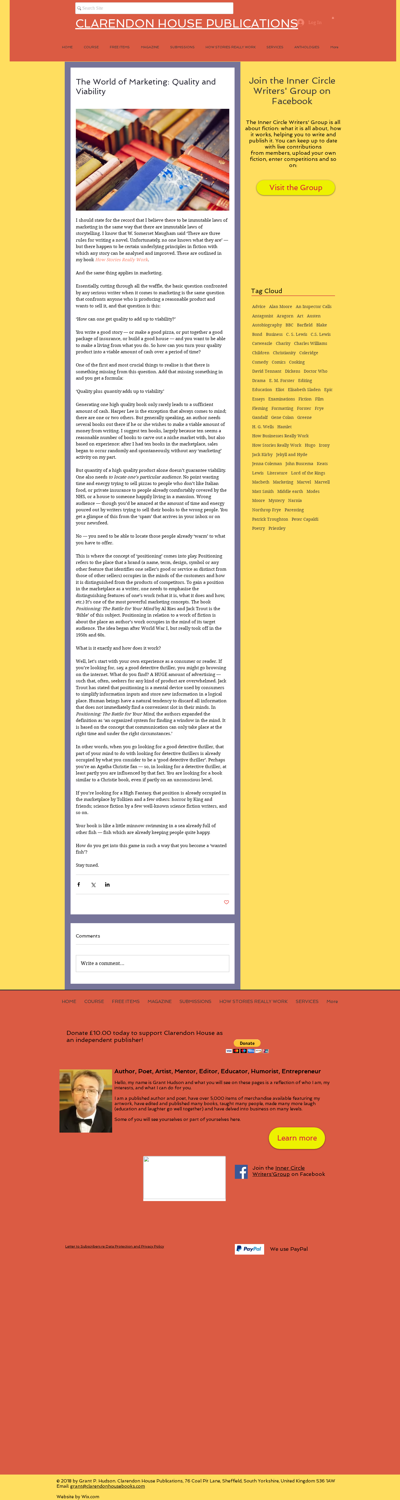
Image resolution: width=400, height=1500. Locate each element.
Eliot (280, 389)
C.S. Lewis (321, 334)
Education (262, 389)
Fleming (260, 408)
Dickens (292, 371)
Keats (322, 463)
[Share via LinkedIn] (107, 884)
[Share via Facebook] (78, 884)
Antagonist (262, 316)
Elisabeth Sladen (304, 389)
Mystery (277, 500)
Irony (324, 445)
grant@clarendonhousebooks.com (107, 1486)
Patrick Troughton (270, 519)
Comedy (260, 362)
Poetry (258, 528)
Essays (258, 399)
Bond (257, 334)
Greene (304, 417)
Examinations (281, 399)
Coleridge (308, 352)
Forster (304, 408)
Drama (259, 380)
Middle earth (290, 491)
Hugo (310, 445)
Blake (321, 325)
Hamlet (284, 426)
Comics (279, 362)
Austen (314, 316)
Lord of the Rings (308, 473)
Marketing (283, 482)
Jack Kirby (262, 454)
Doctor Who (315, 371)
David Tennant (266, 371)
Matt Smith (263, 491)
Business (274, 334)
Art (300, 316)
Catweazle (262, 343)
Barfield (305, 325)
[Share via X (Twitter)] (93, 884)
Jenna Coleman (267, 463)
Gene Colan (282, 417)
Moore (258, 500)
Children (260, 352)
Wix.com (90, 1496)
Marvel (304, 482)
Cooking (297, 362)
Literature (277, 473)
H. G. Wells (263, 426)
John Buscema (299, 463)
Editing (305, 380)
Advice (259, 306)
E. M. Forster (282, 380)
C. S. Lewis (296, 334)
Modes (313, 491)
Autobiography (267, 325)
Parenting (294, 509)
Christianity (284, 352)
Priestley (277, 528)
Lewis (258, 473)
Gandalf (260, 417)
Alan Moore (280, 306)
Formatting (282, 408)
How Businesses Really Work (280, 435)
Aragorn (285, 316)
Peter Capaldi (305, 519)
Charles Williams (310, 343)
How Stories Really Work (276, 445)
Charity (283, 343)
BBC (289, 325)
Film (319, 399)
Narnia (295, 500)
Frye (319, 408)
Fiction (305, 399)
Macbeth (260, 482)
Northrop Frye (266, 509)
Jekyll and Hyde (291, 454)
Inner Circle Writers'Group (278, 1171)
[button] (333, 17)
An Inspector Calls (313, 306)
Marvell (322, 482)
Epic (328, 389)
